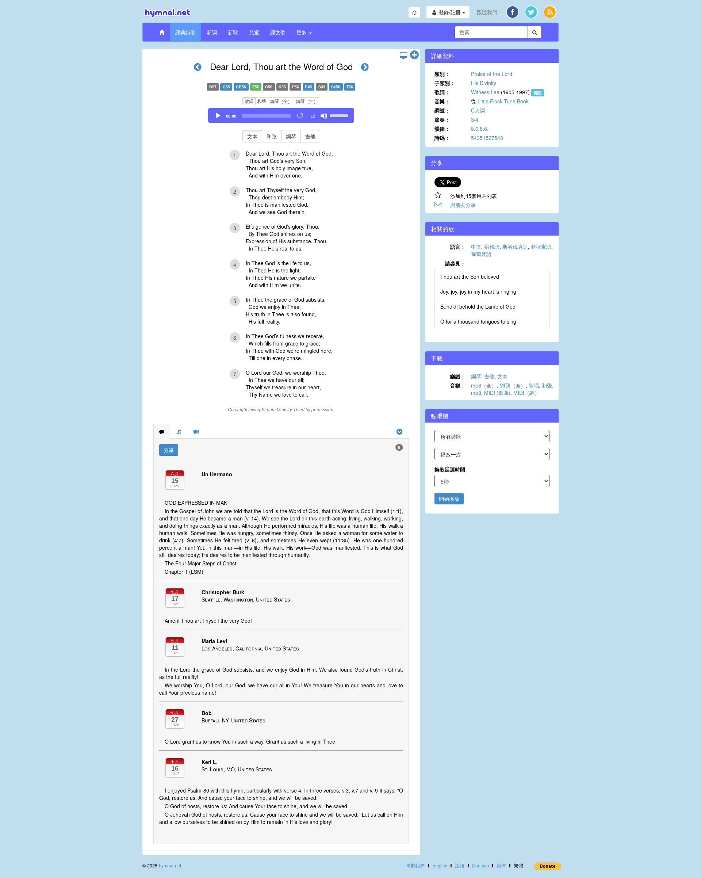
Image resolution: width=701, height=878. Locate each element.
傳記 (537, 92)
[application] (281, 115)
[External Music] (179, 431)
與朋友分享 (463, 205)
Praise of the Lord (491, 73)
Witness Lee (485, 92)
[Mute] (323, 115)
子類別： (444, 83)
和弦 (272, 136)
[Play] (218, 115)
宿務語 (491, 246)
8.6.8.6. (480, 128)
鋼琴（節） (307, 101)
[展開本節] (414, 55)
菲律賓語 (541, 246)
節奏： (442, 119)
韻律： (442, 128)
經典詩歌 (185, 32)
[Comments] (161, 431)
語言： (458, 246)
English (439, 865)
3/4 (474, 119)
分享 (169, 450)
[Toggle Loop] (300, 115)
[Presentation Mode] (403, 55)
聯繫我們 (415, 865)
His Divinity (483, 83)
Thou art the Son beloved (469, 276)
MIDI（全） (512, 385)
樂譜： (458, 376)
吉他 (310, 136)
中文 (476, 246)
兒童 (254, 32)
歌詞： (442, 92)
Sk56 (335, 86)
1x (313, 116)
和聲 (261, 101)
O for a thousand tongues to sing (478, 321)
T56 (349, 86)
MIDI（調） (526, 392)
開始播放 (449, 498)
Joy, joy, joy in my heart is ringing (478, 291)
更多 (302, 32)
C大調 (478, 110)
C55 (226, 86)
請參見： (455, 263)
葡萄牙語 (481, 253)
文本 (252, 136)
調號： (442, 110)
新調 (212, 32)
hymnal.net (170, 865)
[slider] (340, 115)
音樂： (442, 101)
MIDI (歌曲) (497, 392)
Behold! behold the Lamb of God (478, 306)
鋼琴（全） (281, 101)
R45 (308, 86)
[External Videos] (196, 431)
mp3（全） (484, 385)
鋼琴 (291, 136)
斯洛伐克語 (515, 246)
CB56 (241, 86)
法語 (459, 865)
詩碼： (442, 137)
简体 (501, 865)
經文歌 (278, 32)
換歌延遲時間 (449, 469)
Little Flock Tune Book (503, 101)
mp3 (476, 392)
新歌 (233, 32)
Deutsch (480, 865)
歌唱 (249, 101)
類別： (442, 73)
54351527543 (487, 137)
